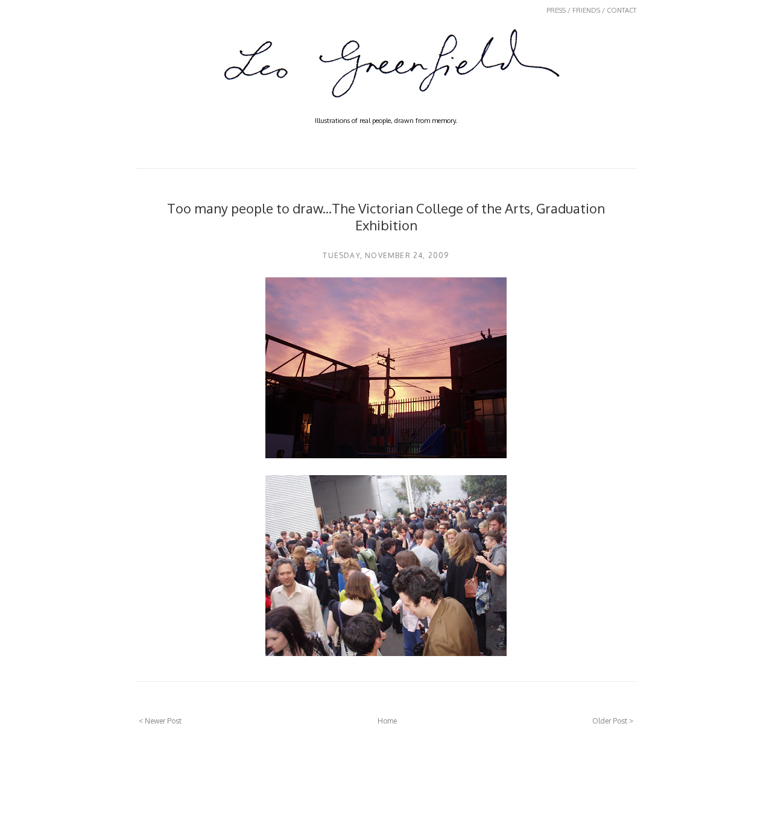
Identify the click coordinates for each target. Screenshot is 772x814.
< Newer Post (160, 720)
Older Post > (612, 720)
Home (387, 720)
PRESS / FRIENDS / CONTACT (591, 10)
